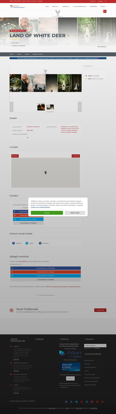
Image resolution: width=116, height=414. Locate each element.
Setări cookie (74, 213)
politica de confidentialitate (40, 207)
